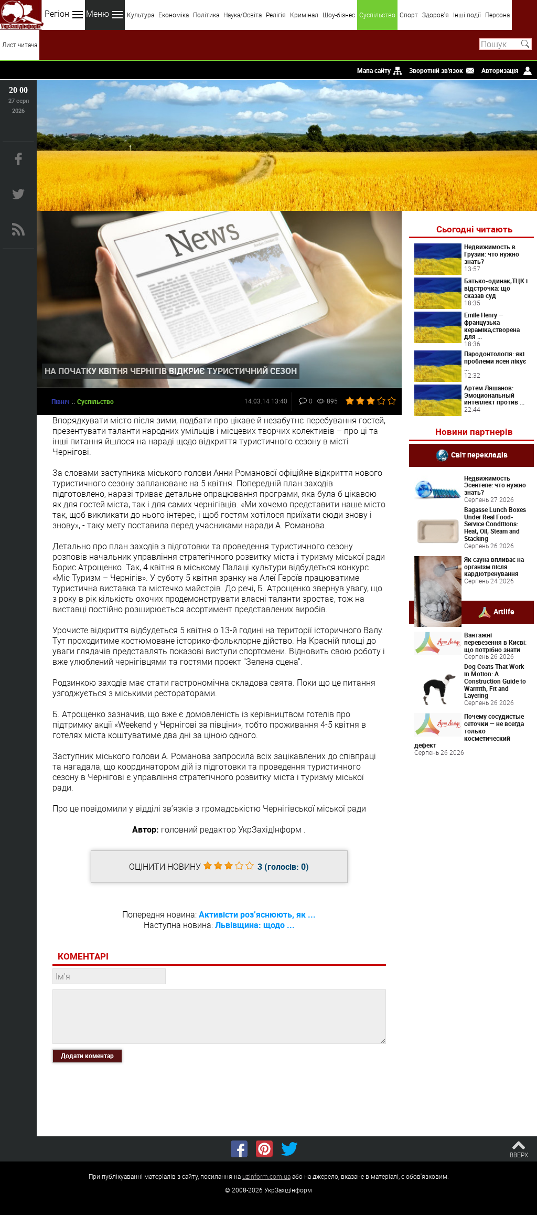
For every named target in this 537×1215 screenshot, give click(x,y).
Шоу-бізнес (339, 14)
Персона (497, 14)
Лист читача (19, 44)
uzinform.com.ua (266, 1176)
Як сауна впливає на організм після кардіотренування (494, 566)
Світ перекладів (479, 454)
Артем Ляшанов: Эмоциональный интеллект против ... (494, 395)
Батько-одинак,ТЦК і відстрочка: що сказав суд (496, 288)
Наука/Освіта (242, 14)
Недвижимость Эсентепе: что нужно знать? (495, 485)
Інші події (467, 14)
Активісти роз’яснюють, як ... (257, 914)
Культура (140, 14)
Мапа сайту (374, 70)
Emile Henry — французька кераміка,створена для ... (492, 325)
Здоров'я (435, 14)
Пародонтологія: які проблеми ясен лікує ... (495, 360)
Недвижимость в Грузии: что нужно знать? (491, 253)
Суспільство (377, 14)
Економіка (173, 14)
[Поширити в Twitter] (289, 1149)
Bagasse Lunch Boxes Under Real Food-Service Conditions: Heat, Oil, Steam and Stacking (495, 523)
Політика (206, 14)
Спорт (409, 14)
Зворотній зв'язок (436, 70)
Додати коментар (87, 1055)
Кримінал (304, 14)
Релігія (276, 14)
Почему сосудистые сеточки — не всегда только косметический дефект (469, 730)
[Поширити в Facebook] (239, 1149)
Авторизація (500, 70)
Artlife (503, 611)
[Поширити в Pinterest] (264, 1149)
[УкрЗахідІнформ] (22, 15)
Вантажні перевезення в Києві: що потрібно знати (495, 642)
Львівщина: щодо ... (255, 925)
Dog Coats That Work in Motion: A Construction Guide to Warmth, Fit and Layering (495, 680)
